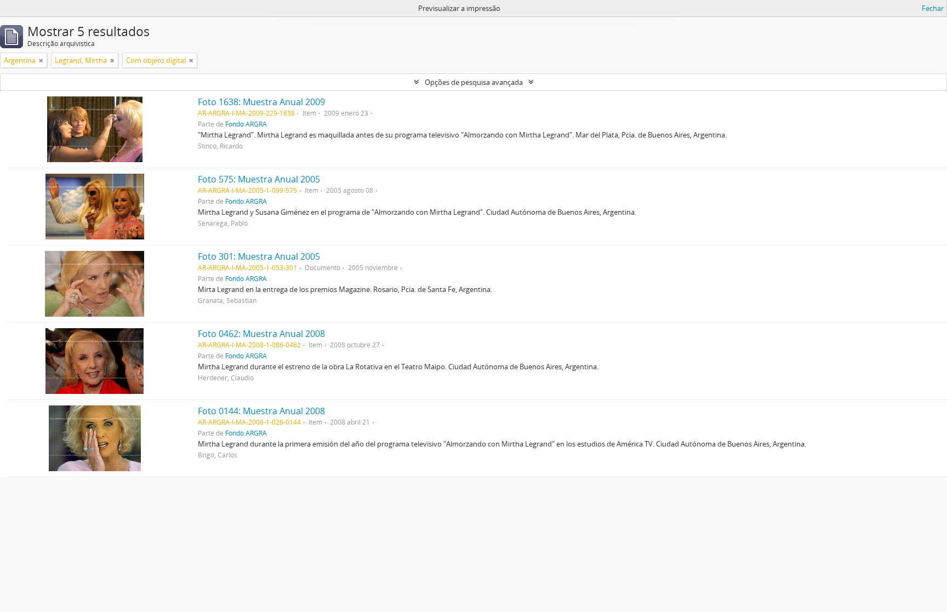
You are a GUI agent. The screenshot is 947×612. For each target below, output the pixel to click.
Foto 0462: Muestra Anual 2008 (261, 334)
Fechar (933, 8)
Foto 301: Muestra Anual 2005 (259, 256)
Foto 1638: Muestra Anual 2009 (261, 102)
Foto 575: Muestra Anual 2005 (259, 179)
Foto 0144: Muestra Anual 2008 (261, 411)
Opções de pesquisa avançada (474, 82)
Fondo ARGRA (246, 123)
